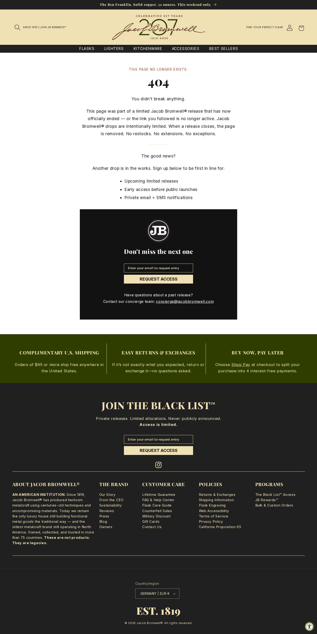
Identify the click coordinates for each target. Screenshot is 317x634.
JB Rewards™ (266, 500)
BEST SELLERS (223, 48)
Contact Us (152, 527)
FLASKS (86, 48)
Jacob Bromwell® (150, 623)
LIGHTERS (114, 48)
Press (104, 516)
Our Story (107, 495)
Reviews (106, 511)
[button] (17, 27)
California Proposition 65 (220, 527)
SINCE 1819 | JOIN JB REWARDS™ (44, 27)
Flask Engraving (212, 505)
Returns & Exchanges (217, 495)
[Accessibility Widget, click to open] (309, 626)
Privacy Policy (211, 522)
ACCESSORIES (185, 48)
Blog (103, 522)
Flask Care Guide (157, 505)
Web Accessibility (214, 511)
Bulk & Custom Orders (274, 505)
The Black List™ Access (275, 495)
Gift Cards (150, 522)
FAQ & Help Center (158, 500)
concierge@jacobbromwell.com (185, 301)
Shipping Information (216, 500)
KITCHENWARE (147, 48)
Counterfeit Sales (157, 511)
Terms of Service (213, 516)
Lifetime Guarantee (158, 495)
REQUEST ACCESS (159, 279)
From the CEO (111, 500)
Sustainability (110, 505)
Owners (106, 527)
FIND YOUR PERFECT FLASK (264, 27)
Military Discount (156, 516)
